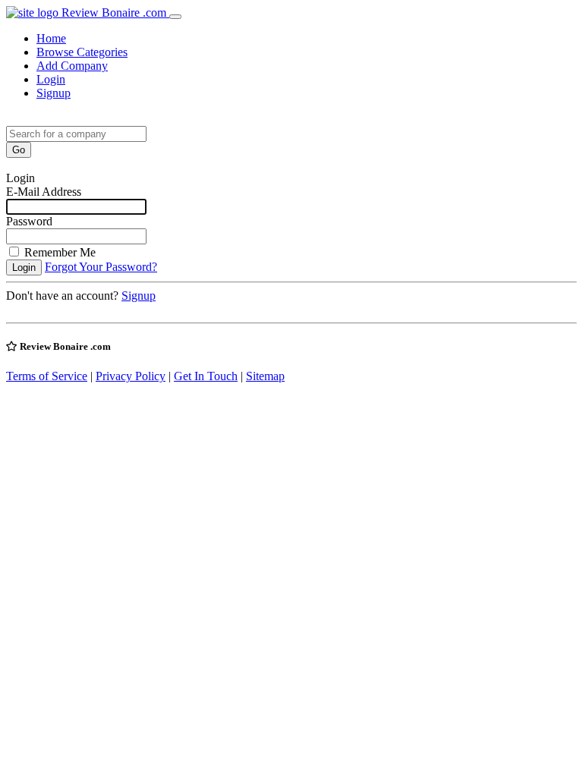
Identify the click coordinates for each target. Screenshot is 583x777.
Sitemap (265, 376)
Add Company (72, 65)
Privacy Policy (130, 376)
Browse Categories (82, 52)
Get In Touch (206, 376)
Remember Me (60, 252)
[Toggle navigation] (175, 16)
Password (29, 221)
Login (50, 79)
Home (51, 38)
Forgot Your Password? (101, 266)
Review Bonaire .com (113, 12)
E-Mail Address (43, 191)
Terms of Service (46, 376)
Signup (53, 93)
